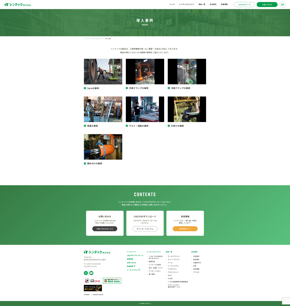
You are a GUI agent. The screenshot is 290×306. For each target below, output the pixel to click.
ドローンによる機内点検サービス (174, 286)
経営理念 (196, 259)
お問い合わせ (267, 4)
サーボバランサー (174, 256)
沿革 (194, 266)
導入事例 (152, 274)
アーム (170, 263)
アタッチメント (173, 272)
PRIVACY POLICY (98, 295)
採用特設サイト (185, 229)
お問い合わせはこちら (105, 229)
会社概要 (196, 269)
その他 (170, 278)
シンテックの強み (155, 265)
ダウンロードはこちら (145, 229)
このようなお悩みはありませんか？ (156, 257)
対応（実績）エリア (156, 268)
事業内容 (152, 261)
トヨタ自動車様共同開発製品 (178, 282)
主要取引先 (197, 263)
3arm (170, 275)
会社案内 (194, 252)
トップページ (131, 252)
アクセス (196, 272)
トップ (172, 4)
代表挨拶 (196, 256)
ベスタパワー (172, 269)
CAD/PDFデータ (244, 4)
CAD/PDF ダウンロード (135, 255)
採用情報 (130, 266)
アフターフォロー (155, 271)
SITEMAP (87, 295)
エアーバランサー (174, 259)
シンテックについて (96, 39)
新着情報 (224, 4)
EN (282, 5)
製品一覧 (169, 252)
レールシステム (132, 270)
